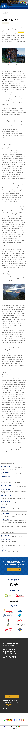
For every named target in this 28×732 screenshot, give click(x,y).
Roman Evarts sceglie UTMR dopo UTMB (11, 536)
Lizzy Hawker (5, 23)
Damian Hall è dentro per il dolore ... (10, 541)
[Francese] (23, 2)
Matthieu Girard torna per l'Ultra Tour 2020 (12, 478)
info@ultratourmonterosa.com (11, 705)
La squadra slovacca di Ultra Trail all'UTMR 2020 (13, 486)
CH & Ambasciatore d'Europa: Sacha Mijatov (12, 473)
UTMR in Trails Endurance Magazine (10, 482)
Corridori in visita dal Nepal (8, 532)
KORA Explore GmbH (14, 717)
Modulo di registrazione (9, 645)
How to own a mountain (10, 20)
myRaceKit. (21, 32)
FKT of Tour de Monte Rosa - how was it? (11, 551)
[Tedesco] (21, 2)
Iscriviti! (10, 569)
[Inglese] (18, 2)
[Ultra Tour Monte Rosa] (4, 5)
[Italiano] (25, 2)
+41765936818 (8, 704)
